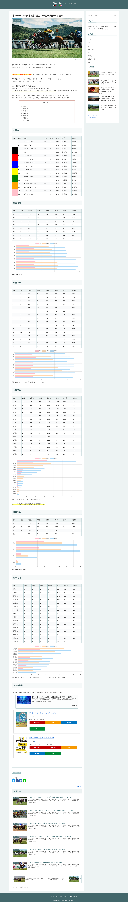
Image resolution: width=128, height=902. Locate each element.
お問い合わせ (92, 117)
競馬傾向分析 (17, 772)
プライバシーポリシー (94, 115)
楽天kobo (53, 747)
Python (90, 43)
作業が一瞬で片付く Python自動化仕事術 (41, 738)
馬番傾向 (25, 111)
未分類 (90, 56)
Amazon (53, 722)
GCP (89, 39)
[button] (115, 15)
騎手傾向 (25, 118)
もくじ (45, 102)
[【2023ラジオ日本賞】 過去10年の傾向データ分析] (20, 780)
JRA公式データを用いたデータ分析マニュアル (43, 713)
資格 (89, 62)
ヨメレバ (36, 716)
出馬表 (24, 106)
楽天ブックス (37, 722)
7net (37, 728)
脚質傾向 (25, 115)
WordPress (91, 49)
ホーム (52, 896)
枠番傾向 (25, 108)
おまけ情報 (26, 120)
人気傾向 (25, 113)
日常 (89, 52)
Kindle (69, 722)
